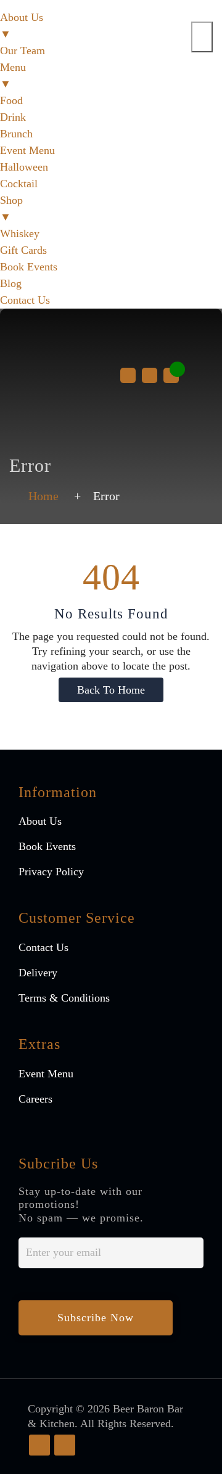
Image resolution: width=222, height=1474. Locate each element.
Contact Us (43, 947)
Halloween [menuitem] (24, 167)
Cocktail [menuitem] (19, 183)
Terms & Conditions (64, 998)
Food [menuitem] (11, 100)
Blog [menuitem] (11, 283)
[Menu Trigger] (202, 37)
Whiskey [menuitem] (19, 233)
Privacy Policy (51, 871)
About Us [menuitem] (21, 25)
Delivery (37, 972)
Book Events (47, 846)
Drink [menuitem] (13, 117)
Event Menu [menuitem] (27, 150)
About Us (40, 821)
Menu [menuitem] (13, 75)
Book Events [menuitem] (28, 267)
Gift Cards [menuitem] (23, 250)
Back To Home (111, 690)
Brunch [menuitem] (16, 134)
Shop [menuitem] (11, 208)
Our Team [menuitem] (22, 50)
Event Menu (45, 1073)
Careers (35, 1099)
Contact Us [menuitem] (25, 300)
